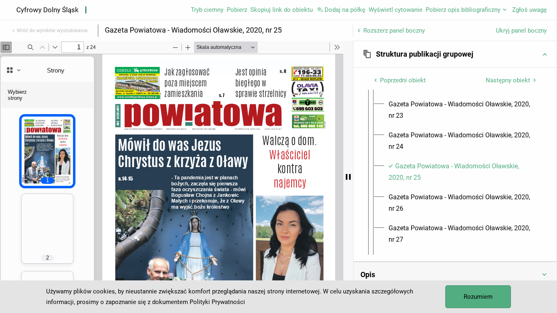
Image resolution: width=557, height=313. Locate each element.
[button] (455, 54)
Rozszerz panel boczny (394, 30)
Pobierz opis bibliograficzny (463, 9)
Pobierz (237, 9)
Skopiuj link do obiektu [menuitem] (281, 9)
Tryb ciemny (207, 9)
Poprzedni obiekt (403, 80)
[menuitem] (462, 110)
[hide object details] (348, 177)
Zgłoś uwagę (529, 9)
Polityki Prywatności (217, 302)
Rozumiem (478, 296)
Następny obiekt (508, 80)
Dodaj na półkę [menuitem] (345, 9)
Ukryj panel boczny (521, 30)
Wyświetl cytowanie (395, 9)
